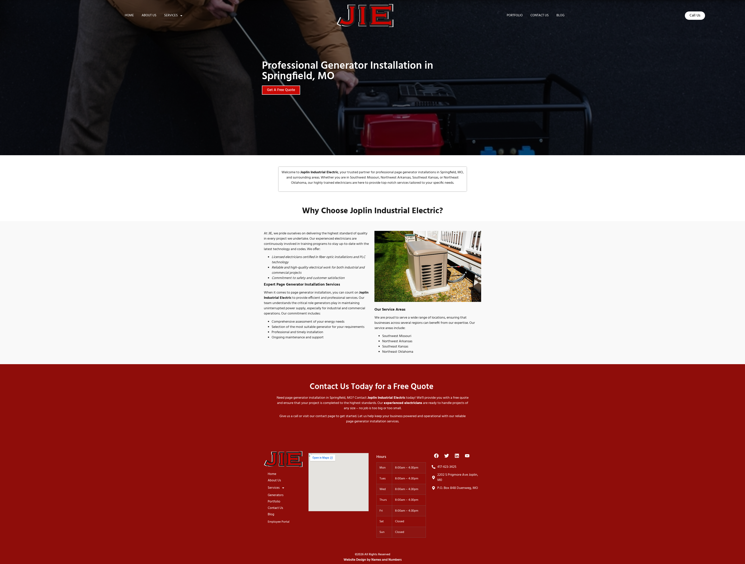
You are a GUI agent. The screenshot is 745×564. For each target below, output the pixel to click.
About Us (149, 15)
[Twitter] (446, 455)
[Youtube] (467, 455)
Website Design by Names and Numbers (373, 559)
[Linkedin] (457, 455)
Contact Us (539, 15)
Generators (275, 495)
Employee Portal (278, 521)
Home (129, 15)
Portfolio (515, 15)
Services (171, 15)
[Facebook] (436, 455)
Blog (560, 15)
